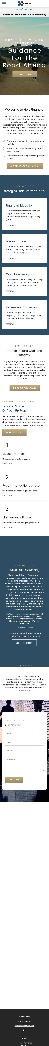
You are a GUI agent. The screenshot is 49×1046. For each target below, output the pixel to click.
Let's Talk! (14, 780)
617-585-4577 (28, 1021)
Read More (7, 463)
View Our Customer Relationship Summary (24, 14)
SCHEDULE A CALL (24, 74)
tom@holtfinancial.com (24, 1025)
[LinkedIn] (24, 1029)
